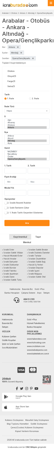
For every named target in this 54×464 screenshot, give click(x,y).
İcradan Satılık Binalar (38, 249)
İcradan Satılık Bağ (37, 262)
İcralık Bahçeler (11, 262)
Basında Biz (27, 289)
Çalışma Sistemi (28, 293)
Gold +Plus (39, 289)
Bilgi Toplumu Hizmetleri (18, 424)
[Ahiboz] (27, 136)
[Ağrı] (27, 120)
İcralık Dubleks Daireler (39, 252)
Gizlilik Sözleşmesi (39, 424)
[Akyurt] (27, 138)
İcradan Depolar (36, 268)
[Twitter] (21, 389)
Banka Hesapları (12, 293)
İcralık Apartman (11, 274)
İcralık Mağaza (35, 274)
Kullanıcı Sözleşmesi (14, 420)
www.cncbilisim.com (36, 346)
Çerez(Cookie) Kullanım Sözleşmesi (27, 427)
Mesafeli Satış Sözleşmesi (37, 420)
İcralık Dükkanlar (11, 265)
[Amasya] (27, 125)
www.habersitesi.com (36, 339)
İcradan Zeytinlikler (37, 258)
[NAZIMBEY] (27, 151)
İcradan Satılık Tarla (12, 280)
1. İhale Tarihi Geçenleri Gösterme (26, 212)
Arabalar (5, 13)
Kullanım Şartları (9, 336)
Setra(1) (11, 86)
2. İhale (35, 98)
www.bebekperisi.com (37, 350)
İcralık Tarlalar (35, 255)
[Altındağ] (27, 141)
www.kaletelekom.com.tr (38, 353)
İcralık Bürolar (10, 268)
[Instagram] (26, 389)
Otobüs (14, 13)
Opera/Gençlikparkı (45, 13)
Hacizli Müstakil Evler (13, 255)
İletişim (46, 293)
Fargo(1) (11, 81)
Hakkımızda (15, 289)
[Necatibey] (27, 154)
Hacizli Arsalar (10, 258)
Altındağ (31, 13)
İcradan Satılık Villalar (13, 252)
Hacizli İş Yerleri (36, 265)
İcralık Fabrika (10, 271)
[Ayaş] (27, 143)
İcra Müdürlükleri (9, 347)
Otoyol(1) (11, 76)
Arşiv (39, 293)
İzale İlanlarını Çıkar (19, 208)
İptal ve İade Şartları (11, 344)
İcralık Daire (9, 277)
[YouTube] (36, 389)
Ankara (22, 13)
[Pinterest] (31, 389)
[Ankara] (27, 127)
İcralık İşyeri (34, 271)
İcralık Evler (9, 249)
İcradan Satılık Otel (37, 277)
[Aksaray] (27, 122)
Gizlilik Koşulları (9, 340)
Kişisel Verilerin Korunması (27, 431)
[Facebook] (17, 389)
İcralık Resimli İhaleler (20, 203)
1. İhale (10, 98)
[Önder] (27, 156)
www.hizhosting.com (36, 342)
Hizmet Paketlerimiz (36, 323)
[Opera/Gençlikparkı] (27, 159)
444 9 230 (28, 299)
